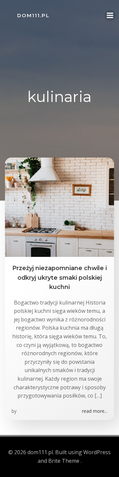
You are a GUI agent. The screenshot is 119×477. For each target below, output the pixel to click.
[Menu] (110, 15)
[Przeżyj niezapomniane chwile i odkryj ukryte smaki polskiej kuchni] (59, 207)
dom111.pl (33, 15)
